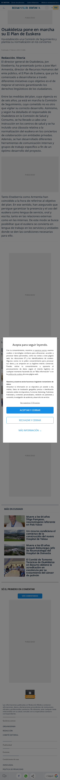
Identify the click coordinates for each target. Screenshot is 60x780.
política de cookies (15, 374)
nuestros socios (40, 350)
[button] (30, 402)
